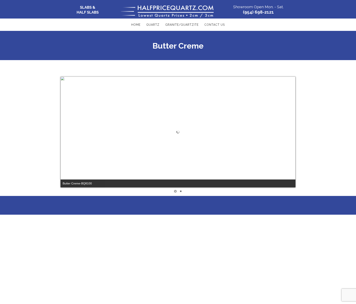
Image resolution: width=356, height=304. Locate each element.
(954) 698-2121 (258, 12)
